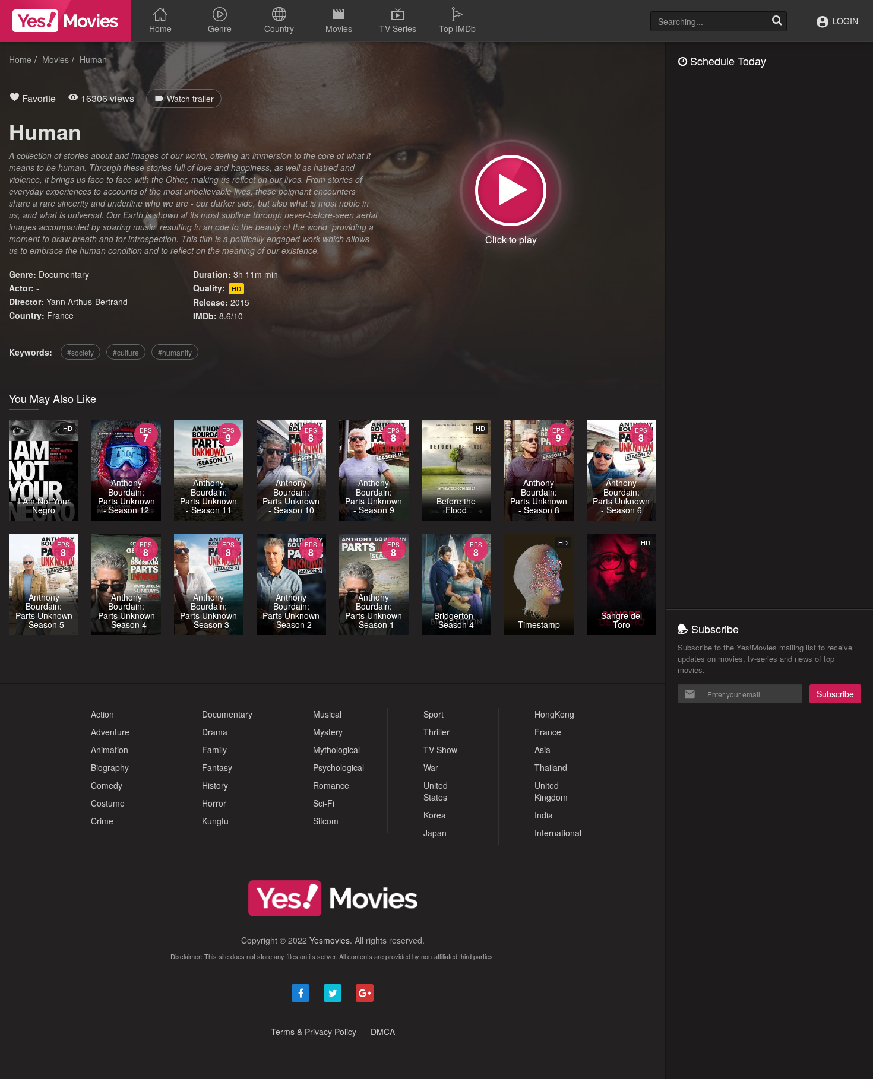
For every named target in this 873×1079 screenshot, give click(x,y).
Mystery (328, 732)
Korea (434, 815)
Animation (109, 750)
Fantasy (217, 767)
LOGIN (844, 21)
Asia (542, 750)
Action (102, 714)
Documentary (64, 274)
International (557, 833)
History (215, 785)
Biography (110, 767)
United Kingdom (551, 791)
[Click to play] (510, 190)
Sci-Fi (323, 803)
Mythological (336, 750)
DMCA (383, 1031)
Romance (331, 785)
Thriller (436, 732)
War (430, 767)
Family (214, 750)
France (60, 315)
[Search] (777, 21)
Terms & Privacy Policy (313, 1031)
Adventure (110, 732)
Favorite (38, 98)
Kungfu (215, 821)
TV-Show (440, 750)
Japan (435, 833)
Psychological (338, 767)
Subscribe (835, 694)
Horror (214, 803)
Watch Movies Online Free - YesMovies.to (65, 20)
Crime (102, 821)
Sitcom (326, 821)
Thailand (550, 767)
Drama (214, 732)
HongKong (554, 714)
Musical (327, 714)
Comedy (106, 785)
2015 (239, 302)
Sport (433, 714)
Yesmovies (329, 940)
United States (435, 791)
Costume (108, 803)
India (543, 815)
